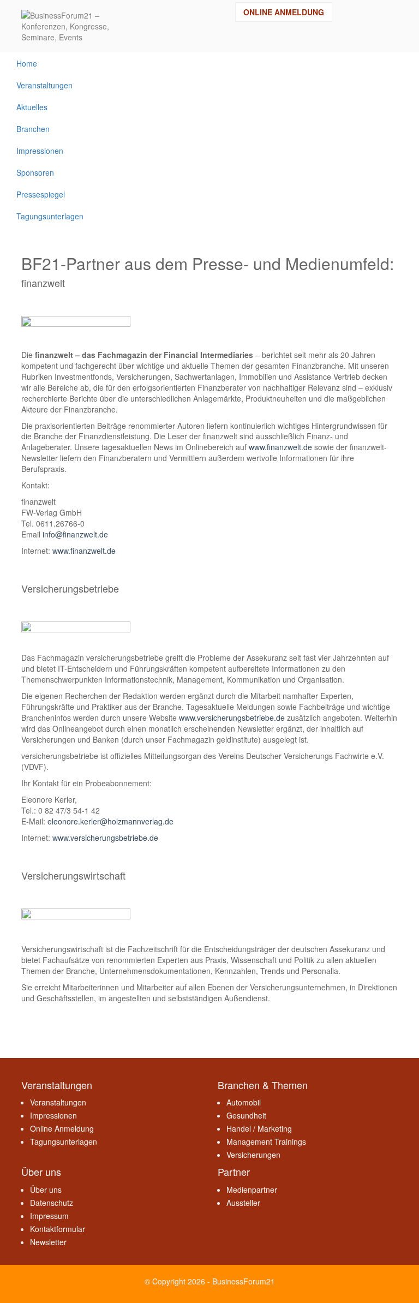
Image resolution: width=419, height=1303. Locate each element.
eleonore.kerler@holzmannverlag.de (110, 821)
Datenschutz (51, 1202)
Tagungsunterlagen (49, 216)
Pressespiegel (40, 194)
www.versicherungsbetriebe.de (232, 717)
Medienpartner (251, 1189)
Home (26, 63)
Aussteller (243, 1202)
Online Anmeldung (283, 12)
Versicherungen (253, 1154)
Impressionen (39, 150)
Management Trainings (266, 1141)
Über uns (46, 1189)
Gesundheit (246, 1115)
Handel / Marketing (259, 1128)
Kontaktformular (57, 1228)
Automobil (243, 1102)
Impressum (49, 1215)
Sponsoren (35, 172)
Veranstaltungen (44, 85)
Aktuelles (31, 106)
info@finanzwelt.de (75, 534)
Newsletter (48, 1241)
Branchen (33, 128)
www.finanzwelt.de (280, 446)
